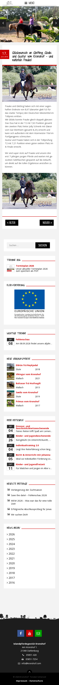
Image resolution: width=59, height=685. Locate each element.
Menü (31, 3)
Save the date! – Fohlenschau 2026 (29, 495)
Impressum (21, 680)
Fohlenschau (22, 339)
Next (56, 23)
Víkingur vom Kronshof (28, 374)
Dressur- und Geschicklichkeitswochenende (32, 427)
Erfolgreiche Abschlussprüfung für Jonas (31, 509)
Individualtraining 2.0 (27, 445)
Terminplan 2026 (25, 265)
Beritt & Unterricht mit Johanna (33, 454)
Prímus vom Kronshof (27, 401)
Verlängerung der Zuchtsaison (26, 489)
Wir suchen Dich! (19, 514)
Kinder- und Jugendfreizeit (30, 464)
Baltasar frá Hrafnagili (28, 383)
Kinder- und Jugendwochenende (33, 435)
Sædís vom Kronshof (27, 392)
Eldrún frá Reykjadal (27, 365)
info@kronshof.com (31, 663)
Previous (3, 23)
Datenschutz (36, 680)
